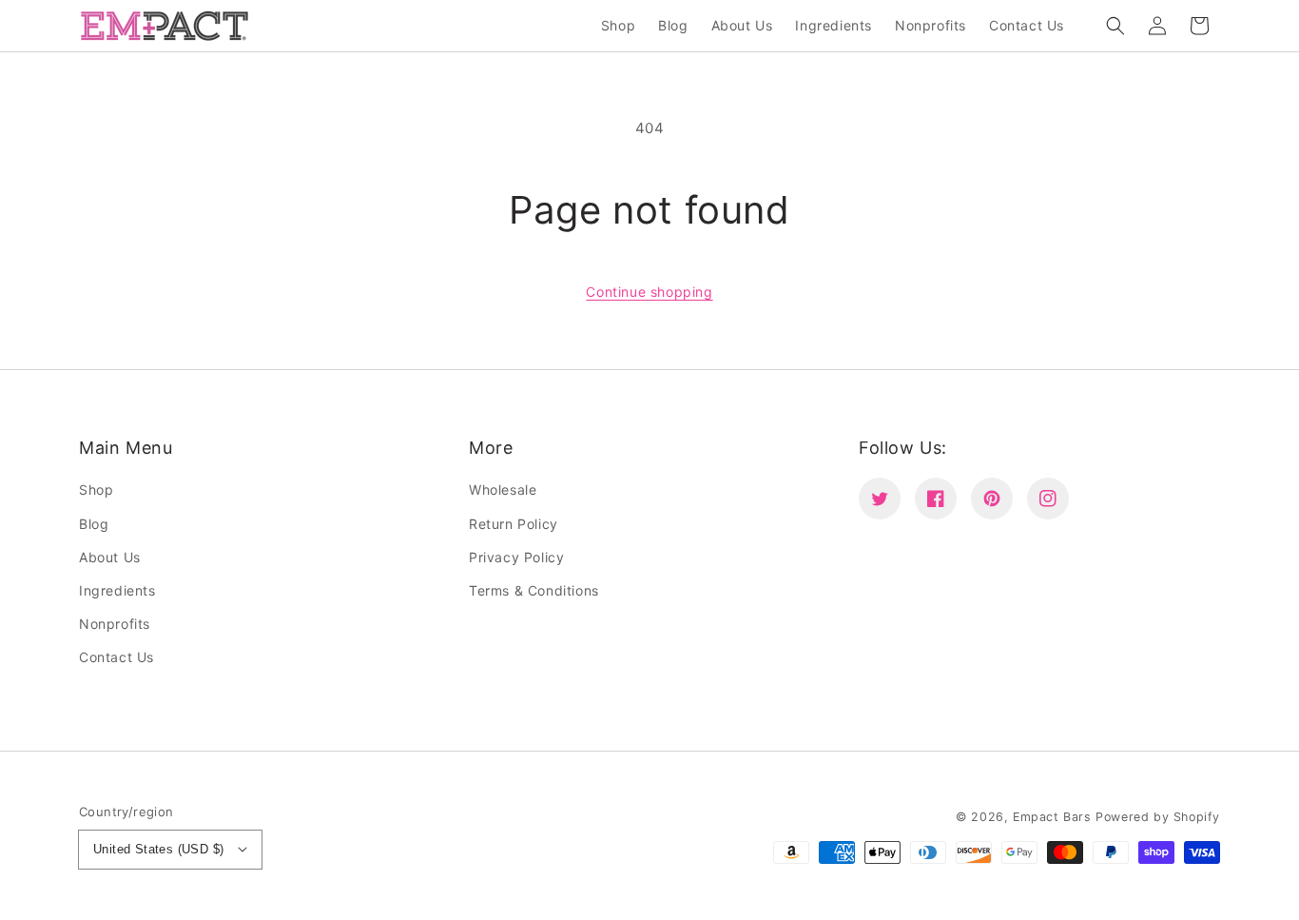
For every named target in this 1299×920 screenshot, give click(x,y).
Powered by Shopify (1157, 817)
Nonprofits (114, 624)
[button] (1115, 26)
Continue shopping (649, 292)
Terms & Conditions (534, 590)
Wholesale (502, 489)
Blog (93, 524)
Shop (96, 489)
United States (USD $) (158, 849)
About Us (110, 557)
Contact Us (116, 657)
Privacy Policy (516, 557)
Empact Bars (1052, 817)
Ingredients (117, 590)
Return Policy (513, 524)
